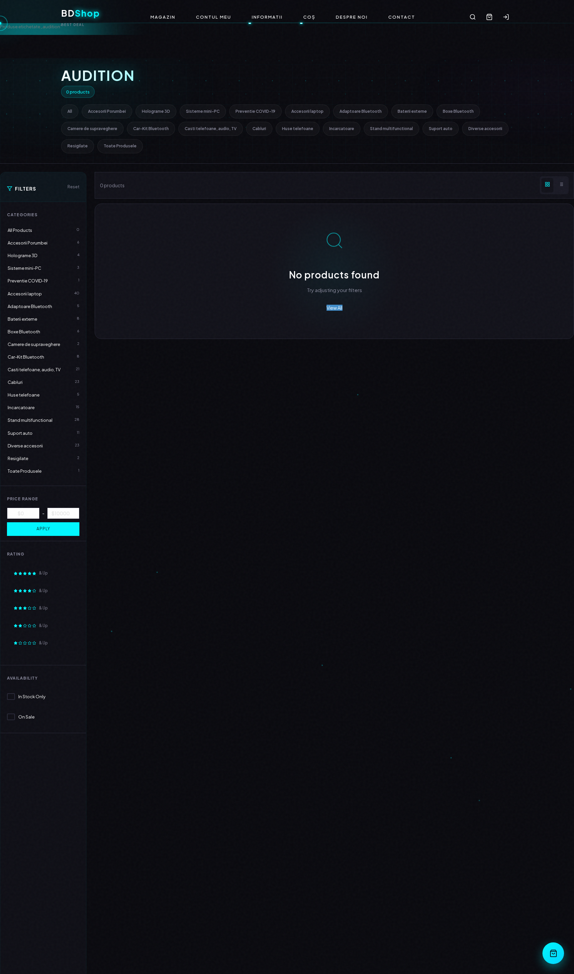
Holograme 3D (156, 111)
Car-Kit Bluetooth (151, 128)
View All (334, 308)
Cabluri (259, 128)
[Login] (506, 17)
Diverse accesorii (485, 128)
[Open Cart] (553, 953)
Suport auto (440, 128)
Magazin (162, 17)
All (69, 111)
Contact (401, 17)
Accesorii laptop (307, 111)
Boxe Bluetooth (458, 111)
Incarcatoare (341, 128)
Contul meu (213, 17)
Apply (43, 528)
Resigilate (77, 145)
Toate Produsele (120, 145)
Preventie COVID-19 (255, 111)
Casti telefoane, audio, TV (211, 128)
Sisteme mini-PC (203, 111)
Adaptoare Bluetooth (360, 111)
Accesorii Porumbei (107, 111)
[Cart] (489, 17)
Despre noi (352, 17)
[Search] (473, 17)
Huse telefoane (297, 128)
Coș (309, 17)
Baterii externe (412, 111)
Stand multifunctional (391, 128)
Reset (73, 186)
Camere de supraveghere (92, 128)
